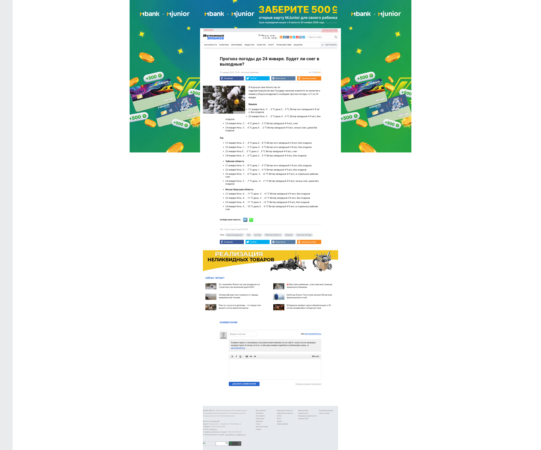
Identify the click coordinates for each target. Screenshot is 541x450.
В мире (258, 429)
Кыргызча (208, 30)
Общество (249, 45)
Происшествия (283, 45)
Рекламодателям (329, 30)
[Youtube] (297, 37)
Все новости (210, 45)
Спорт (271, 45)
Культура (261, 45)
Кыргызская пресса (285, 413)
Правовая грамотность (307, 416)
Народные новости (284, 410)
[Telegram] (303, 37)
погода (257, 235)
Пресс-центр (324, 413)
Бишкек (288, 235)
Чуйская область (273, 235)
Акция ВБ (298, 45)
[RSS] (281, 37)
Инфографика (282, 424)
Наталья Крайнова (250, 72)
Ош (248, 235)
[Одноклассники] (291, 37)
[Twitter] (294, 37)
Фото (279, 419)
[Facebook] (287, 37)
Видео (279, 421)
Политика (224, 45)
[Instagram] (300, 37)
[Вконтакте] (284, 37)
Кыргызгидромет (235, 235)
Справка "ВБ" (303, 419)
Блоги (279, 416)
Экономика (236, 45)
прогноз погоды (304, 235)
